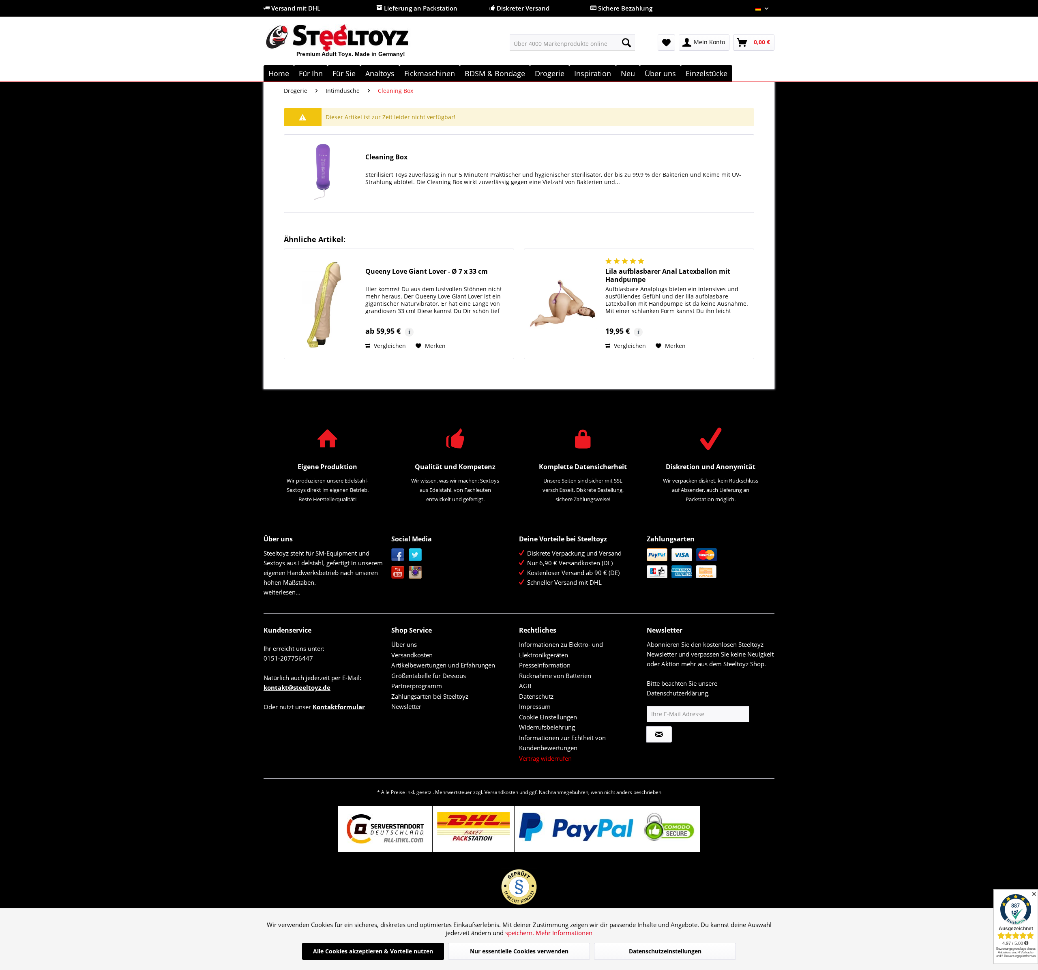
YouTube (398, 572)
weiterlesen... (282, 592)
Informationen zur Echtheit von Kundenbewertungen (562, 743)
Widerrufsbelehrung (547, 727)
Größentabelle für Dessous (428, 676)
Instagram (415, 572)
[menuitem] (572, 42)
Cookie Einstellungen (548, 717)
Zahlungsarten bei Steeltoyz (429, 696)
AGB (525, 686)
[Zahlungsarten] (708, 563)
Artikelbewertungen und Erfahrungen (443, 665)
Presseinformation (544, 665)
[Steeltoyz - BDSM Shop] (351, 44)
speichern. (520, 933)
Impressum (535, 706)
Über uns (404, 644)
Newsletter (406, 706)
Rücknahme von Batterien (555, 676)
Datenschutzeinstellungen (665, 951)
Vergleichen (389, 346)
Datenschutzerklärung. (678, 693)
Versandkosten (412, 655)
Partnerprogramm (416, 686)
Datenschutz (536, 696)
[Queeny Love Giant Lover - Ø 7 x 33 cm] (322, 304)
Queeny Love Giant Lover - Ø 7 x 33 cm (426, 271)
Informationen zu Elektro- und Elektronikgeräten (561, 649)
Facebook (398, 555)
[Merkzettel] (666, 42)
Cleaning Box (386, 157)
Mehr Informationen (564, 933)
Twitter (415, 555)
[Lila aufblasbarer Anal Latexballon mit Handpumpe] (562, 304)
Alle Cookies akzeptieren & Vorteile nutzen (373, 951)
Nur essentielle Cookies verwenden (519, 951)
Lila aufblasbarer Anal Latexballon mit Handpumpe (667, 275)
